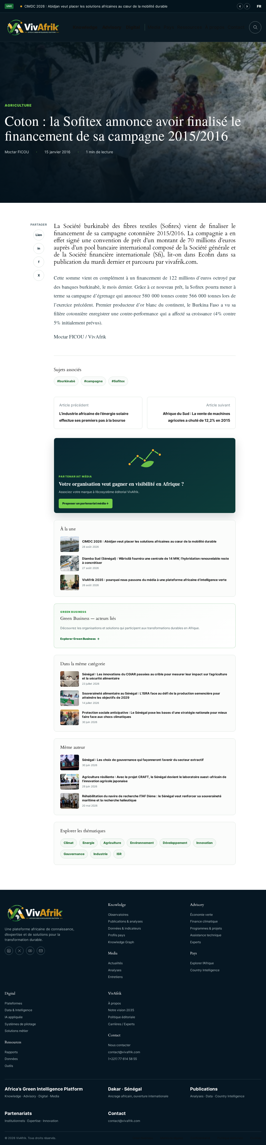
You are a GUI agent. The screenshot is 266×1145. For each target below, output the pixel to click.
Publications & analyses (125, 921)
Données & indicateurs (124, 928)
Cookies (255, 1138)
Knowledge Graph (121, 942)
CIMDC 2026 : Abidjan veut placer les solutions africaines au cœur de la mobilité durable (96, 6)
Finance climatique (204, 921)
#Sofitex (118, 381)
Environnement (142, 843)
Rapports (11, 1052)
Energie (88, 843)
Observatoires (118, 915)
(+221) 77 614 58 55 (122, 1059)
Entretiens (115, 977)
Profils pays (116, 935)
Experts (195, 942)
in (38, 248)
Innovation (204, 843)
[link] (9, 951)
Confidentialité (200, 1138)
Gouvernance (74, 854)
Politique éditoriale (121, 1017)
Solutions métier (16, 1031)
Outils (9, 1066)
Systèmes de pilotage (20, 1024)
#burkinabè (66, 381)
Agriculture (18, 105)
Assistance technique (205, 935)
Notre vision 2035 (121, 1010)
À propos (214, 27)
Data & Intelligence (18, 1010)
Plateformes (13, 1003)
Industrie (101, 854)
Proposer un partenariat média (85, 503)
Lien (39, 235)
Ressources (189, 27)
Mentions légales (171, 1138)
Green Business (142, 1138)
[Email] (41, 951)
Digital (133, 27)
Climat (69, 843)
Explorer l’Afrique (202, 963)
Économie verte (201, 915)
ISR (119, 854)
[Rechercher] (255, 27)
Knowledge (85, 27)
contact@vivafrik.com (124, 1052)
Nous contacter (119, 1045)
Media (154, 27)
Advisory (112, 27)
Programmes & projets (206, 928)
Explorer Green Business (80, 639)
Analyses (114, 970)
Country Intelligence (205, 970)
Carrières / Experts (121, 1024)
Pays (169, 27)
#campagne (93, 381)
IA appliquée (14, 1017)
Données (11, 1059)
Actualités (115, 963)
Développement (175, 843)
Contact (236, 27)
